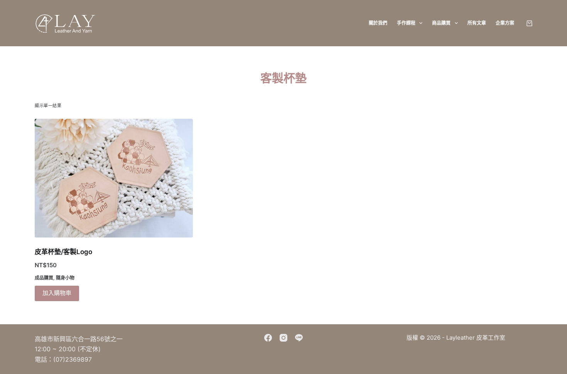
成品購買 (44, 278)
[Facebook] (268, 338)
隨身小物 (65, 278)
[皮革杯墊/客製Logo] (114, 178)
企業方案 (505, 23)
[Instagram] (283, 338)
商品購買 (441, 23)
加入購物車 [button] (56, 293)
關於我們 (378, 23)
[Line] (299, 338)
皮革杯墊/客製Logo (63, 252)
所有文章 (476, 23)
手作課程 (406, 23)
